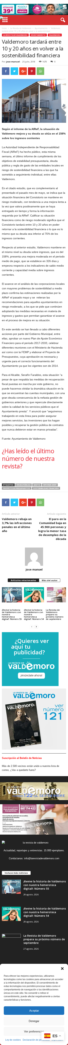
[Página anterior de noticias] (32, 627)
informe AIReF (49, 485)
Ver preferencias (34, 1031)
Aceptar (34, 1010)
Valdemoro (54, 35)
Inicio (4, 28)
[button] (62, 968)
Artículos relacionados (23, 580)
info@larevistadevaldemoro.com (41, 858)
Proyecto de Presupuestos (16, 488)
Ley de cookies (13, 1040)
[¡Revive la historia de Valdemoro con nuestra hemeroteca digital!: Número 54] (34, 595)
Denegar (34, 1021)
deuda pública (23, 485)
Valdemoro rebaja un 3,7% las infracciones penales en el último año (17, 525)
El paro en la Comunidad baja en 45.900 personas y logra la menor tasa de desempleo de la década (52, 529)
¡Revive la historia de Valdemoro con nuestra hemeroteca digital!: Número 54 (34, 614)
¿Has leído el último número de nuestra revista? (28, 458)
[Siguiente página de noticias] (36, 627)
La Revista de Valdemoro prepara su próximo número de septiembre (54, 614)
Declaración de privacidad (36, 1040)
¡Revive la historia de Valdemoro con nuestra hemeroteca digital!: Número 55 (12, 614)
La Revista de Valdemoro (20, 28)
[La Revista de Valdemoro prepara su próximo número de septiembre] (56, 595)
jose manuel (13, 61)
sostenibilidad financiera (46, 488)
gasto (37, 485)
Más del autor (49, 580)
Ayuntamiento (41, 28)
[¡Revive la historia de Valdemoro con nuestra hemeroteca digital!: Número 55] (12, 595)
